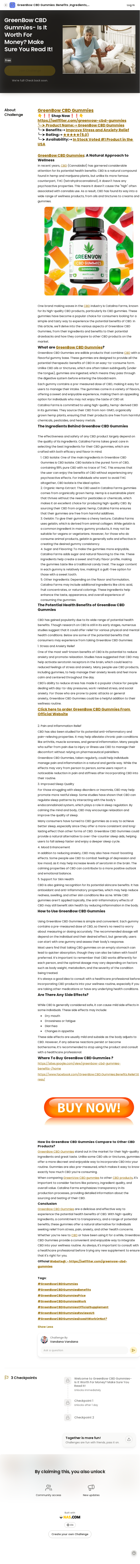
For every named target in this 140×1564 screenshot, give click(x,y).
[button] (70, 1525)
